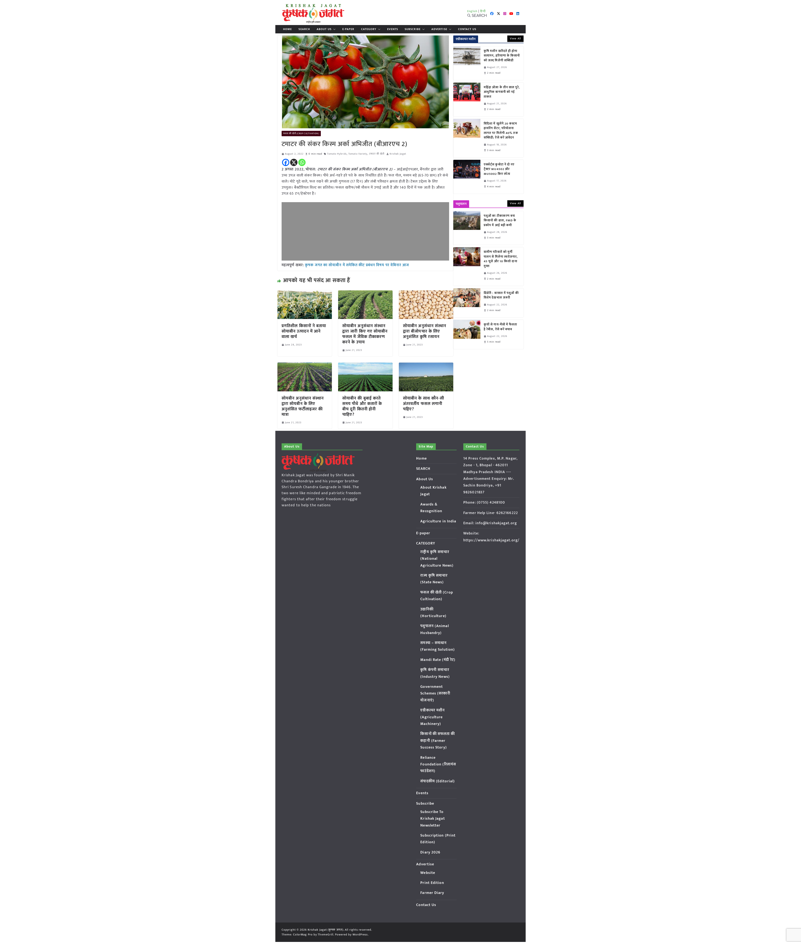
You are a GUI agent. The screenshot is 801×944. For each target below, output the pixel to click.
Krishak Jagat (398, 154)
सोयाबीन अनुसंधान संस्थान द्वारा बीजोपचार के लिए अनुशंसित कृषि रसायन (424, 331)
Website (427, 873)
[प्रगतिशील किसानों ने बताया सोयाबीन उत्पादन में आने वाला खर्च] (304, 293)
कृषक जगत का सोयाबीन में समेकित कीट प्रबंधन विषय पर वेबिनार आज (357, 265)
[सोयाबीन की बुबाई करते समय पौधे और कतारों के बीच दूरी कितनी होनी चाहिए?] (365, 365)
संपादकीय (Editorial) (437, 781)
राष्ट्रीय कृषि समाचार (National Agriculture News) (436, 559)
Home (287, 29)
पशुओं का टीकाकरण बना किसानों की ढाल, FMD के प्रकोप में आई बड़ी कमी (500, 221)
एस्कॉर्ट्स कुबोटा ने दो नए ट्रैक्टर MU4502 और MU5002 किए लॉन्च (499, 169)
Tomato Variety (357, 154)
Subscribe (413, 29)
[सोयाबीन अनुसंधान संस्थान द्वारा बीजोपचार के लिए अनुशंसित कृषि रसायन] (426, 293)
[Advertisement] (365, 231)
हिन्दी (483, 11)
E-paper (348, 29)
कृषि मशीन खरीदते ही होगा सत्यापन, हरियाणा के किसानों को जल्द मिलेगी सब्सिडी (502, 56)
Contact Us (467, 29)
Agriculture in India (438, 521)
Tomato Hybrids (336, 154)
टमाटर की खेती (377, 154)
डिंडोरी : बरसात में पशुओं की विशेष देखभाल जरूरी (501, 295)
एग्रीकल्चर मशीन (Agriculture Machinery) (432, 717)
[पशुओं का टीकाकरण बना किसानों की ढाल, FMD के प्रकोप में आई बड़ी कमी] (466, 228)
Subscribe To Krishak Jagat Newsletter (432, 819)
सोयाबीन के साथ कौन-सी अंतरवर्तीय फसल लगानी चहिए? (423, 404)
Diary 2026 (430, 852)
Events (392, 29)
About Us (324, 29)
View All (515, 38)
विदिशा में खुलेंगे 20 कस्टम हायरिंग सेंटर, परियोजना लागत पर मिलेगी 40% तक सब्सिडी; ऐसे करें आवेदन (501, 130)
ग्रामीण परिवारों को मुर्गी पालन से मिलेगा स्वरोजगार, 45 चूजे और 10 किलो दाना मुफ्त (501, 259)
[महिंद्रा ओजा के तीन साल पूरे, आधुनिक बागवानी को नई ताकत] (466, 99)
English (472, 11)
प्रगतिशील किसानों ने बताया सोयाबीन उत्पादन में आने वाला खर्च (304, 331)
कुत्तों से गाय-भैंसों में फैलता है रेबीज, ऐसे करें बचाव (500, 327)
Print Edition (432, 883)
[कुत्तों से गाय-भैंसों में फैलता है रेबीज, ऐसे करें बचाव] (466, 334)
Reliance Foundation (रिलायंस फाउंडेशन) (438, 764)
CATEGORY (369, 29)
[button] (333, 29)
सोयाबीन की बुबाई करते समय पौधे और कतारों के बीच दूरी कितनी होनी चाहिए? (362, 406)
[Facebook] (285, 162)
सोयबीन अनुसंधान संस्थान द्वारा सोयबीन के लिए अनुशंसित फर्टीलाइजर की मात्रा (303, 406)
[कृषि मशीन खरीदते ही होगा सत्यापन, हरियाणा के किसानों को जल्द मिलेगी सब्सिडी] (466, 63)
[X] (293, 162)
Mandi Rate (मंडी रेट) (437, 660)
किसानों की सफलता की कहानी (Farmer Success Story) (437, 741)
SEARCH (304, 29)
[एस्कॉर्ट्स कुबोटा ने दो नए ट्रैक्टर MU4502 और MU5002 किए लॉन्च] (466, 177)
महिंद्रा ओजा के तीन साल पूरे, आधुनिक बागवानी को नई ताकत (502, 92)
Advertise (439, 29)
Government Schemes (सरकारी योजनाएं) (435, 693)
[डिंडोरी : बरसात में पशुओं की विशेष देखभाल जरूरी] (466, 302)
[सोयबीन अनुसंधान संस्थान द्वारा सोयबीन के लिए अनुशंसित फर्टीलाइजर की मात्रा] (304, 365)
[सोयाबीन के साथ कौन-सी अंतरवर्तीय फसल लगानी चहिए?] (426, 365)
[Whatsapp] (302, 162)
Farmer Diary (432, 893)
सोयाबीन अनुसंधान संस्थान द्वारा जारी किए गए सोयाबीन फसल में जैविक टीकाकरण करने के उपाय (365, 334)
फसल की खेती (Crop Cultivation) (301, 133)
